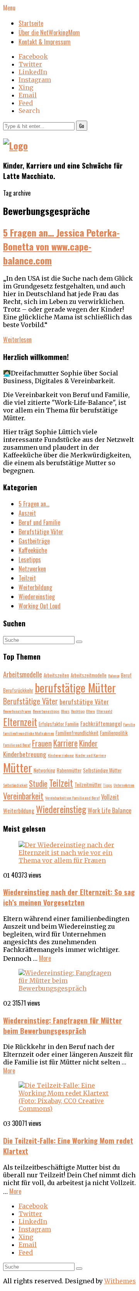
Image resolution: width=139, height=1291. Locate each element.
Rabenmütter (69, 770)
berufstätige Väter (84, 701)
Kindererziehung (61, 755)
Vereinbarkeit (23, 796)
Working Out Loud (40, 606)
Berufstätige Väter (41, 531)
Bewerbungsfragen (17, 711)
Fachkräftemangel (101, 723)
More (45, 958)
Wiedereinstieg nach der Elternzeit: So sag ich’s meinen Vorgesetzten (69, 897)
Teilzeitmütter (88, 784)
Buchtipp (78, 711)
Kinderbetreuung (24, 754)
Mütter (17, 767)
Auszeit (27, 513)
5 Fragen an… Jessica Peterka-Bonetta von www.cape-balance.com (61, 246)
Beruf (126, 675)
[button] (81, 126)
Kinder (88, 743)
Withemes (120, 1281)
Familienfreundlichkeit (77, 733)
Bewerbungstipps (46, 711)
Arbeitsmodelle (22, 674)
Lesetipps (30, 559)
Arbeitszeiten (56, 675)
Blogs (65, 711)
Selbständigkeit (15, 785)
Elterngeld (104, 711)
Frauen (42, 743)
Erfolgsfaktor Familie (59, 724)
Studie (38, 783)
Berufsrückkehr (18, 690)
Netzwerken (32, 568)
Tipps (107, 785)
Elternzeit (20, 722)
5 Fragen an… (34, 503)
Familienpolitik (114, 733)
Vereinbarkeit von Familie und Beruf (72, 798)
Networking (44, 770)
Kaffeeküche (33, 550)
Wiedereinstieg (37, 596)
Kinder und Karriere (90, 755)
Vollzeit (110, 797)
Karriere (65, 743)
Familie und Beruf (17, 745)
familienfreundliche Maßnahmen (28, 733)
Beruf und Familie (39, 522)
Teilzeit (27, 578)
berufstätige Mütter (75, 687)
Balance (113, 675)
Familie (129, 724)
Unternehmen (124, 785)
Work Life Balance (109, 810)
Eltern (90, 711)
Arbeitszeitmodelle (89, 675)
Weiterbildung (35, 587)
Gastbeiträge (34, 541)
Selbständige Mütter (102, 770)
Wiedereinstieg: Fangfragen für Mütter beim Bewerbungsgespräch (62, 1025)
